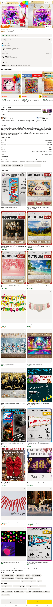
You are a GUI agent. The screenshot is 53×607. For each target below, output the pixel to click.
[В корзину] (19, 96)
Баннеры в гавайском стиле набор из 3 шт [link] (10, 324)
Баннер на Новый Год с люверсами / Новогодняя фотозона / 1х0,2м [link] (37, 563)
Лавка (16, 605)
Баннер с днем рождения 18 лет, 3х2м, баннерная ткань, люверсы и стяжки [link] (39, 483)
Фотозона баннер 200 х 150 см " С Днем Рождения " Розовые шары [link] (12, 286)
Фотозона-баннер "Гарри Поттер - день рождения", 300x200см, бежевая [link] (38, 208)
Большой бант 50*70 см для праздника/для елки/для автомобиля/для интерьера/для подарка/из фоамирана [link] (13, 483)
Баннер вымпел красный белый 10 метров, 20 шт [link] (11, 522)
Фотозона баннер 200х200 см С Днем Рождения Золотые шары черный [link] (13, 247)
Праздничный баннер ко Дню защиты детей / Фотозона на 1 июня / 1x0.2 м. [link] (38, 444)
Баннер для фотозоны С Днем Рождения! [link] (10, 100)
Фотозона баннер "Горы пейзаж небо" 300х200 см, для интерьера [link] (38, 247)
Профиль (47, 605)
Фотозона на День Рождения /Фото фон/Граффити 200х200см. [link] (30, 101)
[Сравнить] (45, 2)
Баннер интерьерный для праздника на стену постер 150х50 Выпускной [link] (38, 404)
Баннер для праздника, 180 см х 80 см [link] (9, 207)
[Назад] (2, 2)
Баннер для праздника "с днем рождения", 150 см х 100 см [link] (13, 404)
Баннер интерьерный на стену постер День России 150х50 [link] (12, 444)
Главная (5, 605)
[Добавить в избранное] (48, 2)
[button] (5, 26)
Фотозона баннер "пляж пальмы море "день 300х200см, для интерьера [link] (39, 286)
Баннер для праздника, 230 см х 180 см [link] (35, 364)
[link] (8, 575)
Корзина (37, 605)
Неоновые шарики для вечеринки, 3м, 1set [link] (10, 562)
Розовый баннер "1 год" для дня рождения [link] (36, 324)
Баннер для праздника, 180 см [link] (7, 364)
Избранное (26, 605)
